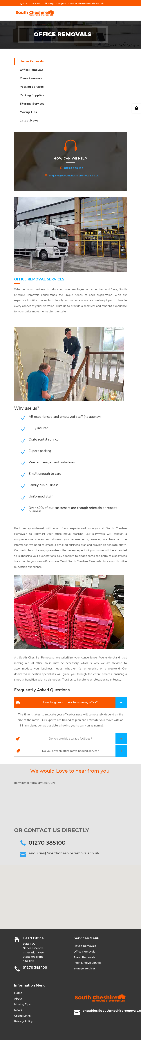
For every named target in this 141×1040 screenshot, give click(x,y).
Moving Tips (22, 1004)
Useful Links (22, 1015)
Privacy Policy (23, 1021)
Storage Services (32, 104)
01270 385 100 (73, 168)
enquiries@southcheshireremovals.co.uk (74, 175)
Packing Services (32, 87)
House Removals (32, 61)
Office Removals (32, 70)
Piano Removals (31, 78)
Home (18, 993)
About (18, 998)
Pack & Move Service (87, 962)
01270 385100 (47, 842)
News (18, 1010)
